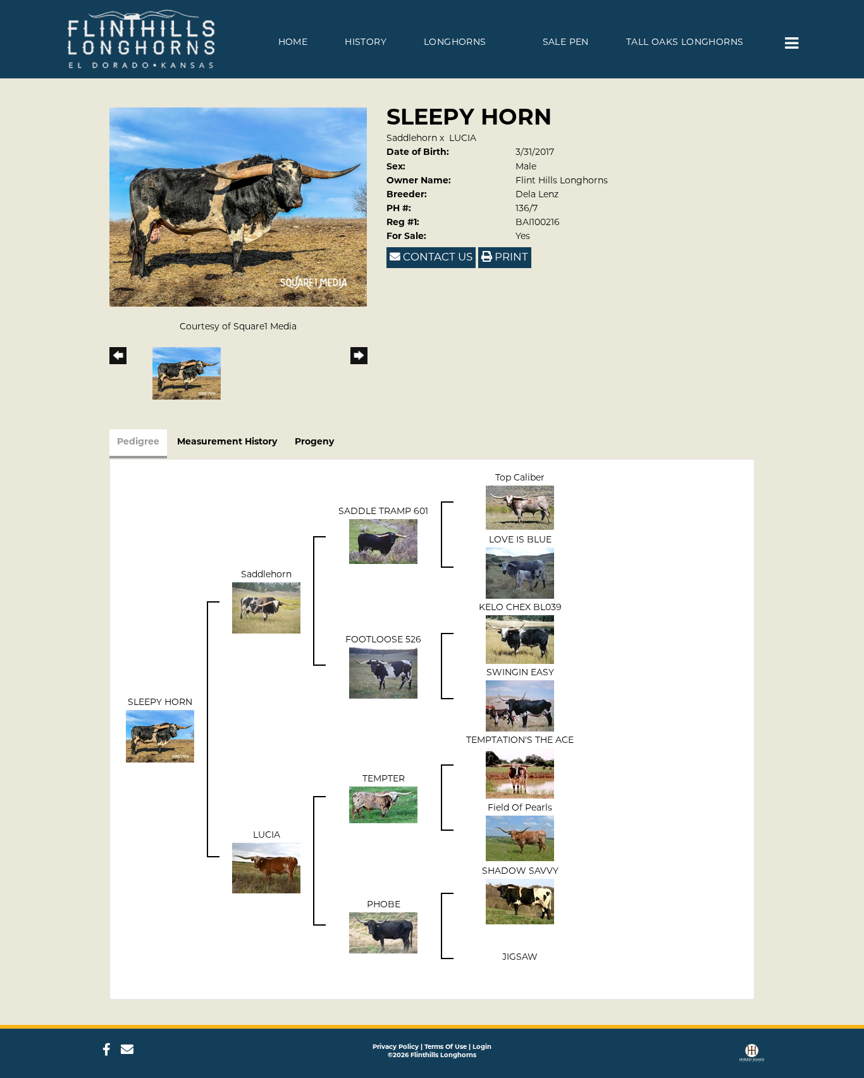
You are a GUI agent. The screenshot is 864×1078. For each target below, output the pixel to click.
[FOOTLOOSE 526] (383, 673)
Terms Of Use (445, 1047)
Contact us (436, 257)
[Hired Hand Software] (751, 1054)
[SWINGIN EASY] (520, 706)
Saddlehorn (411, 139)
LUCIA (462, 139)
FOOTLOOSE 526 (383, 640)
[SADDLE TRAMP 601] (383, 541)
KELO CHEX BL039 (520, 608)
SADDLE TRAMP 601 (383, 512)
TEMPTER (383, 779)
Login (481, 1047)
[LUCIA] (266, 868)
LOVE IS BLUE (520, 540)
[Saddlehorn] (266, 608)
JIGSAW (520, 957)
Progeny (314, 442)
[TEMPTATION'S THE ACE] (520, 773)
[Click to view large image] (238, 207)
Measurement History (227, 442)
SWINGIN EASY (520, 673)
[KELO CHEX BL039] (520, 639)
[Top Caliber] (520, 507)
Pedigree (138, 442)
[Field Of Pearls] (520, 838)
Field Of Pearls (520, 808)
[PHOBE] (383, 933)
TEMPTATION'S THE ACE (520, 740)
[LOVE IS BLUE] (520, 573)
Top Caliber (520, 478)
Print (510, 257)
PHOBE (383, 905)
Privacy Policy (396, 1047)
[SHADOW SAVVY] (520, 901)
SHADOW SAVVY (520, 871)
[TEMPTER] (383, 804)
